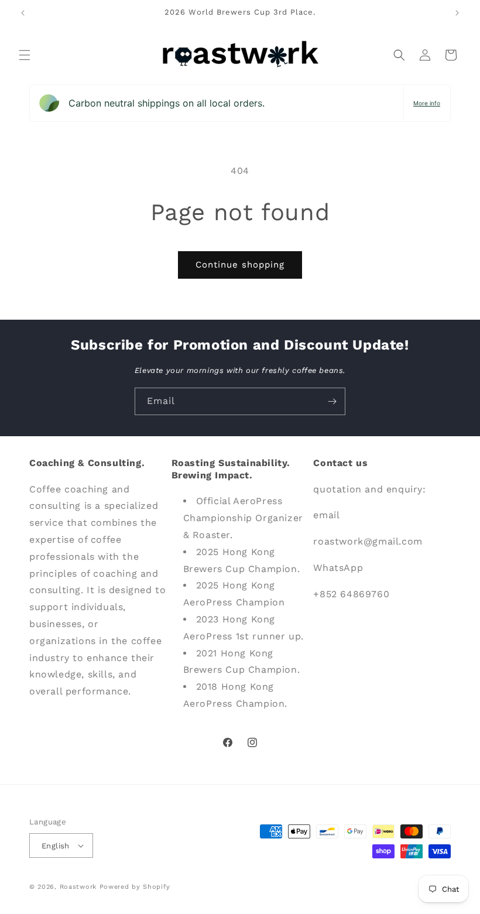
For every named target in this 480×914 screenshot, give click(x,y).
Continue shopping (240, 264)
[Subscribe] (332, 401)
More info (426, 103)
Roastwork (78, 887)
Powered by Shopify (135, 887)
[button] (24, 55)
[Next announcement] (457, 13)
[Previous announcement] (23, 13)
